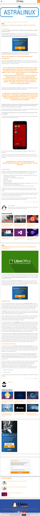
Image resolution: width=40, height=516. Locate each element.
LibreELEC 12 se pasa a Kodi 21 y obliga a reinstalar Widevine (19, 414)
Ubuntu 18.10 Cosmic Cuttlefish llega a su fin (15, 492)
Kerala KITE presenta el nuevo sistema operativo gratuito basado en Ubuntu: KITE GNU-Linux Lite (7, 415)
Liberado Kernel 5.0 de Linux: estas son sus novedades (17, 481)
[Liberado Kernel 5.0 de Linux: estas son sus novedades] (4, 482)
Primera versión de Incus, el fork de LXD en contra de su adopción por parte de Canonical (7, 225)
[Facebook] (16, 512)
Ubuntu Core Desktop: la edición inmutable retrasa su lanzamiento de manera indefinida (32, 226)
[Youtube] (24, 512)
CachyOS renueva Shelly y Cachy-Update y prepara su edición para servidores (32, 401)
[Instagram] (21, 512)
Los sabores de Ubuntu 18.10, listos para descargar (6, 238)
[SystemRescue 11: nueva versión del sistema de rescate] (4, 488)
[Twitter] (18, 512)
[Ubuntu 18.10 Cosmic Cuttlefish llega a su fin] (4, 494)
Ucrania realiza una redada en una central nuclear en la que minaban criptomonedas (7, 401)
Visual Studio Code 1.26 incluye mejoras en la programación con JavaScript (19, 238)
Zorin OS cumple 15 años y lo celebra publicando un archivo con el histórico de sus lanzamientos (32, 414)
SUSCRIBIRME (20, 472)
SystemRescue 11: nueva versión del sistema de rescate (17, 487)
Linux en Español (11, 205)
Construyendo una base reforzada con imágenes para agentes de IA (19, 401)
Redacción (10, 382)
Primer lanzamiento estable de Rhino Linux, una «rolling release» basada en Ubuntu (32, 238)
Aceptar (24, 514)
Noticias (3, 23)
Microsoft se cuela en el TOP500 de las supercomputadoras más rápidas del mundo (19, 225)
